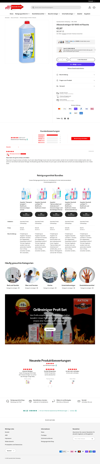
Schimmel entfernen (47, 438)
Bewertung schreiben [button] (80, 138)
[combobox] (56, 7)
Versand (64, 33)
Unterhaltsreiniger (67, 14)
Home (11, 14)
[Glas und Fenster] (31, 275)
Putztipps (43, 435)
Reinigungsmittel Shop (47, 441)
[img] (10, 151)
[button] (94, 7)
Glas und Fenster (14, 17)
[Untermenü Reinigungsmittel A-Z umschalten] (29, 14)
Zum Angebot (50, 329)
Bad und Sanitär (13, 285)
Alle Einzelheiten (26, 214)
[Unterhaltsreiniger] (68, 275)
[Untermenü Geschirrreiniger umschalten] (59, 14)
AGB (6, 435)
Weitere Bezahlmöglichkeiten (76, 68)
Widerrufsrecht (9, 441)
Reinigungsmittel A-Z (21, 14)
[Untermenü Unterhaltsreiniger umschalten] (75, 14)
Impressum (8, 438)
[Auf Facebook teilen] (65, 118)
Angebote (87, 14)
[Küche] (50, 275)
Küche (50, 285)
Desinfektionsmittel (38, 14)
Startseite (7, 17)
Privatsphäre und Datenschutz (13, 444)
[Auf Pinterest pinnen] (68, 118)
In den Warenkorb (82, 59)
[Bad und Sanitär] (13, 275)
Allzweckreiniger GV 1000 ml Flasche (28, 17)
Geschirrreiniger (53, 14)
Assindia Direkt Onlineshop (63, 21)
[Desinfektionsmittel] (87, 275)
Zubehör (79, 14)
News (42, 432)
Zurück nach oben (50, 420)
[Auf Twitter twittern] (61, 118)
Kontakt (7, 432)
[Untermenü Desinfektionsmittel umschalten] (45, 14)
